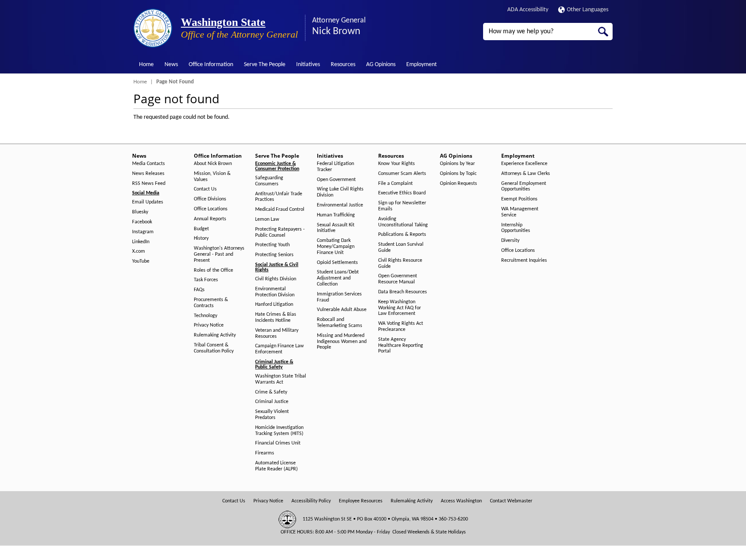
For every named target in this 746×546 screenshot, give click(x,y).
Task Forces (206, 280)
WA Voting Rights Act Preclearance (400, 326)
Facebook (142, 222)
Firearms (264, 453)
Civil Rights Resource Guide (400, 263)
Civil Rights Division (275, 279)
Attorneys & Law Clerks (525, 173)
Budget (201, 229)
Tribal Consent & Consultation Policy (214, 348)
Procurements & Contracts (211, 302)
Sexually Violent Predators (272, 414)
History (201, 238)
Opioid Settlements (337, 262)
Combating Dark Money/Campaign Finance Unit (335, 246)
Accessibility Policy (311, 501)
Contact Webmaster (511, 501)
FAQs (199, 289)
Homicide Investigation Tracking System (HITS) (279, 430)
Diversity (510, 240)
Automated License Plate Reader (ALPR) (276, 466)
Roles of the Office (213, 270)
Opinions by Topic (458, 173)
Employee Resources (360, 501)
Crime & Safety (271, 392)
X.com (138, 251)
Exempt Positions (519, 199)
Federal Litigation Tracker (335, 166)
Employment (421, 64)
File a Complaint (395, 183)
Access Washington (461, 501)
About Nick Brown (213, 163)
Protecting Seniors (274, 254)
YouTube (140, 261)
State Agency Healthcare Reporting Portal (400, 345)
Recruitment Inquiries (524, 260)
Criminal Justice (271, 401)
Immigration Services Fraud (339, 297)
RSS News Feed (148, 183)
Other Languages (587, 9)
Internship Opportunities (515, 228)
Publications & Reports (402, 234)
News (171, 64)
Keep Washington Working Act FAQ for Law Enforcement (399, 308)
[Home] (152, 28)
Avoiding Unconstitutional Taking (403, 222)
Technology (205, 315)
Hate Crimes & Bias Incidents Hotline (275, 317)
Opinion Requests (458, 183)
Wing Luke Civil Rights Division (340, 192)
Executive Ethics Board (402, 193)
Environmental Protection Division (274, 292)
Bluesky (140, 212)
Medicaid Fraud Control (279, 209)
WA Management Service (519, 212)
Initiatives (308, 64)
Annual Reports (210, 219)
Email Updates (147, 202)
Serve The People (264, 64)
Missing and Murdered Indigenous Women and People (342, 341)
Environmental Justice (340, 205)
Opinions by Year (457, 163)
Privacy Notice (209, 325)
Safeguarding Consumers (269, 181)
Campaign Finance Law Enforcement (279, 349)
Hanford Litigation (274, 304)
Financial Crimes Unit (277, 443)
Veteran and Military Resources (276, 333)
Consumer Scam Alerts (402, 173)
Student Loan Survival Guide (401, 247)
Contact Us (205, 189)
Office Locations (211, 209)
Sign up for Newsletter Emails (402, 206)
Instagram (143, 232)
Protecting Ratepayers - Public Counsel (280, 232)
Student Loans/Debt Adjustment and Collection (338, 278)
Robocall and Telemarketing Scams (339, 322)
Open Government (336, 179)
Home (146, 64)
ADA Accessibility (527, 9)
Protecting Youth (272, 245)
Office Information (211, 64)
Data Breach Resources (402, 292)
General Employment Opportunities (523, 186)
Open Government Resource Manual (397, 279)
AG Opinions (380, 64)
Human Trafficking (336, 215)
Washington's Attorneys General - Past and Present (219, 254)
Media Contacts (148, 163)
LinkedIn (140, 241)
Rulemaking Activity (215, 335)
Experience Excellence (524, 163)
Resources (343, 64)
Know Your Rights (396, 163)
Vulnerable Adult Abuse (342, 309)
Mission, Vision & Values (212, 176)
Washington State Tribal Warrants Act (280, 379)
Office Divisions (210, 199)
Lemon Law (267, 219)
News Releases (148, 173)
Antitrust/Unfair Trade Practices (278, 197)
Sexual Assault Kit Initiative (335, 228)
